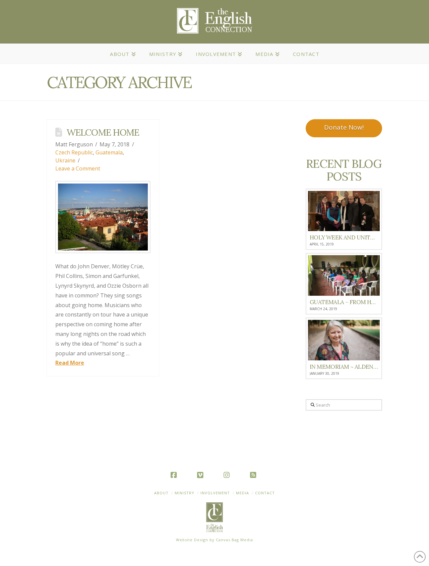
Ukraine (65, 160)
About (161, 492)
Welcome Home (102, 132)
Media (242, 492)
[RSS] (254, 475)
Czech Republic (74, 152)
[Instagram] (228, 475)
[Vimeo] (201, 475)
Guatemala (109, 152)
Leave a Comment (77, 168)
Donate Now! (344, 127)
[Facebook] (175, 475)
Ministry (184, 492)
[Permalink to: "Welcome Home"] (103, 217)
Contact (265, 492)
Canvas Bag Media (234, 539)
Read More (69, 362)
